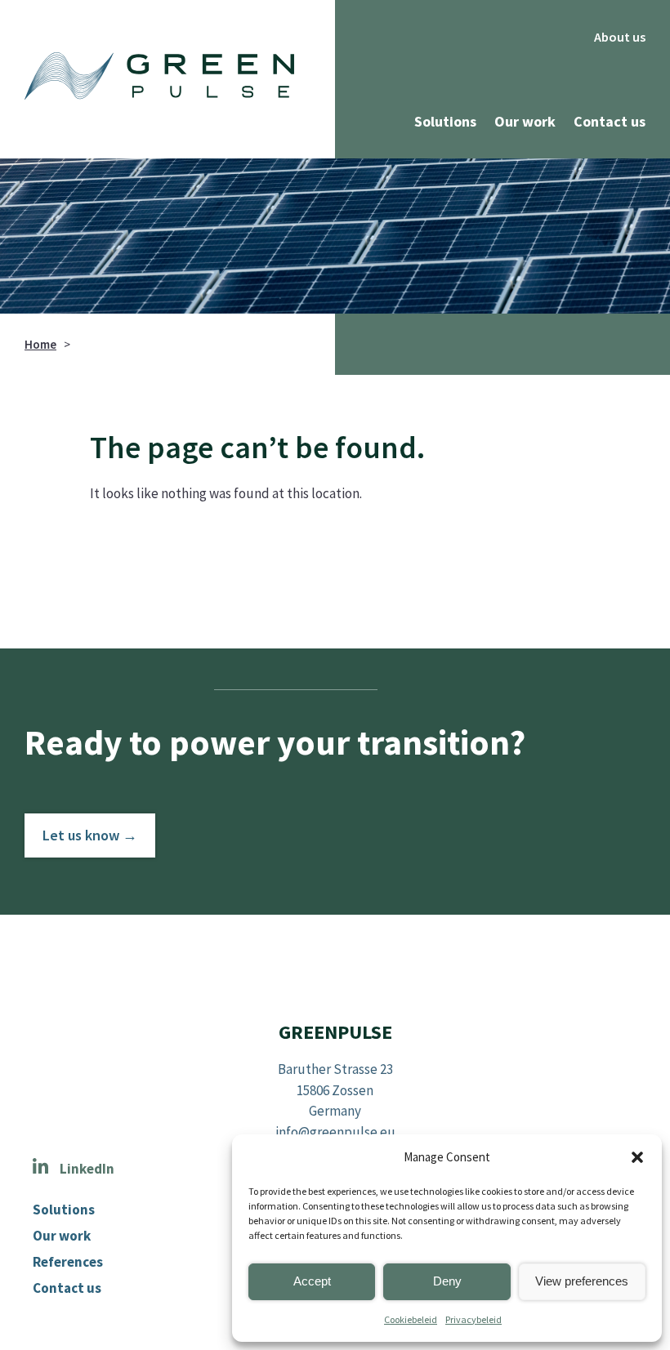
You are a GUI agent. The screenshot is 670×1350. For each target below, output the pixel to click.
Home (40, 344)
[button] (637, 1157)
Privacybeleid (473, 1319)
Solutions (445, 121)
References (68, 1262)
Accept (312, 1281)
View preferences (581, 1281)
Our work (525, 121)
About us (619, 37)
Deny (447, 1281)
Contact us (609, 121)
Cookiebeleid (410, 1319)
